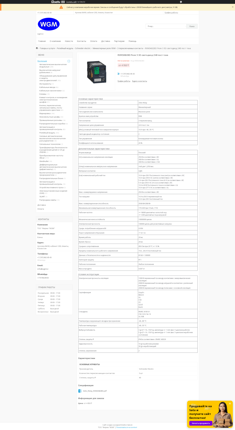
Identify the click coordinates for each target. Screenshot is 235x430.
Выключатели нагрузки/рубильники (50, 71)
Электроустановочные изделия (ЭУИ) (53, 192)
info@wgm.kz (42, 269)
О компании (55, 41)
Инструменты (45, 84)
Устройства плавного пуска (51, 187)
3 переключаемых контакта (130, 48)
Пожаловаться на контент (126, 427)
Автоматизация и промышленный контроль (50, 128)
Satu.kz (129, 425)
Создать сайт (71, 2)
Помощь (132, 41)
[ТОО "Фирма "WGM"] (48, 24)
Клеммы (42, 94)
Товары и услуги (47, 48)
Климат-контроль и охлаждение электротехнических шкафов (53, 99)
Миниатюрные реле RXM (104, 48)
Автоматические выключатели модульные (53, 65)
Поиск (192, 26)
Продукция (42, 61)
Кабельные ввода (47, 87)
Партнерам (119, 41)
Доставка (105, 41)
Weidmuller (44, 161)
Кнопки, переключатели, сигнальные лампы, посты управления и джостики (50, 107)
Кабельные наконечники (50, 90)
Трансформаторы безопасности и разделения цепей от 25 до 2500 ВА (53, 149)
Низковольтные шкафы (49, 117)
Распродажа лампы (47, 200)
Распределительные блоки (51, 178)
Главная (42, 41)
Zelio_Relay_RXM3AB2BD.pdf (95, 391)
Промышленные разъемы (50, 120)
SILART (42, 196)
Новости (69, 41)
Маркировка (44, 113)
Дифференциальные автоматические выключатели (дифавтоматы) (53, 166)
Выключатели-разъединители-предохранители (53, 173)
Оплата (93, 41)
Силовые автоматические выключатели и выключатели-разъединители (52, 138)
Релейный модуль (65, 48)
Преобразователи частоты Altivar (51, 156)
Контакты (81, 41)
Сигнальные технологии (50, 144)
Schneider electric (83, 48)
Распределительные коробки (52, 123)
